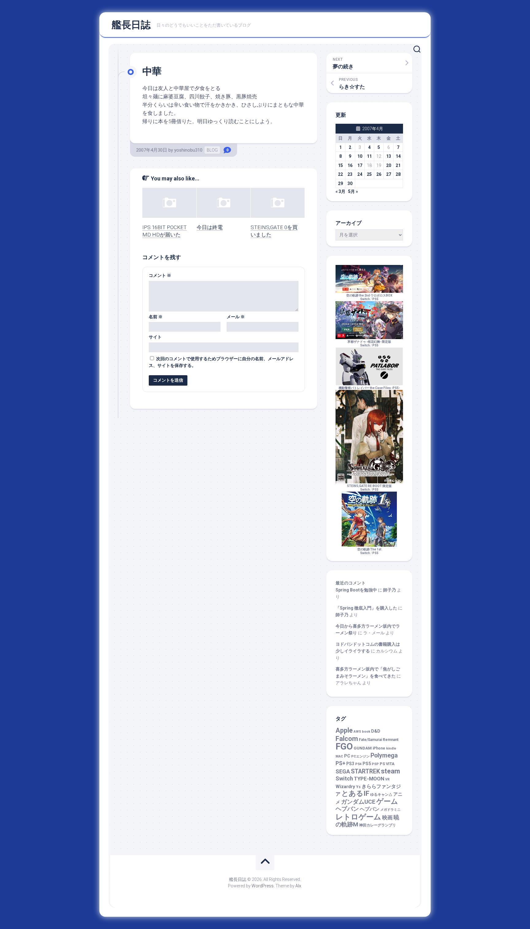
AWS (357, 732)
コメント (160, 275)
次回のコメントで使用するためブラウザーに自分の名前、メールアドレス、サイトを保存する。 (221, 362)
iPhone (379, 748)
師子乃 (389, 589)
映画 (387, 818)
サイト (155, 336)
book (366, 732)
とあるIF (355, 793)
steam (390, 771)
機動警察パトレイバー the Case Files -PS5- (369, 388)
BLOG (212, 150)
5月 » (353, 191)
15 (340, 165)
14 (398, 156)
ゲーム (387, 801)
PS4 (358, 764)
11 (369, 156)
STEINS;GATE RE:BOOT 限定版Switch (369, 487)
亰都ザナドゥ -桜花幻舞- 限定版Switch (369, 343)
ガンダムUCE (358, 802)
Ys (358, 787)
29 (340, 183)
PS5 (375, 299)
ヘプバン (369, 809)
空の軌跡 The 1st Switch (369, 551)
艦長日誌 (131, 25)
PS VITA (387, 763)
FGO (344, 746)
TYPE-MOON (369, 779)
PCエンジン (360, 756)
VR (387, 779)
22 (340, 174)
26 (378, 174)
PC (347, 756)
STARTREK (365, 771)
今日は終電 (210, 227)
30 (350, 183)
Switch (344, 778)
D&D (375, 731)
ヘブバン (347, 809)
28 (398, 174)
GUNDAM (363, 748)
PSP (375, 764)
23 (350, 174)
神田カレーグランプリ (377, 825)
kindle (391, 748)
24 (359, 174)
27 (388, 174)
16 (350, 165)
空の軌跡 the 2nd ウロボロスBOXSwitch (369, 297)
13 (388, 156)
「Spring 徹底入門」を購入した (366, 608)
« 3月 (340, 191)
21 (398, 165)
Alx (298, 885)
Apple (344, 730)
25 (369, 174)
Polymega (384, 755)
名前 (156, 316)
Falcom (347, 738)
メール (236, 316)
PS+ (340, 763)
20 (388, 165)
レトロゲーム (358, 816)
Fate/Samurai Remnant (378, 740)
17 (359, 165)
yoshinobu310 (188, 150)
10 (359, 156)
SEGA (343, 771)
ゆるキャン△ (381, 794)
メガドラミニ (390, 810)
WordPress (263, 885)
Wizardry (345, 786)
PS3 (350, 763)
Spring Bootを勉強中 (356, 589)
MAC (339, 756)
